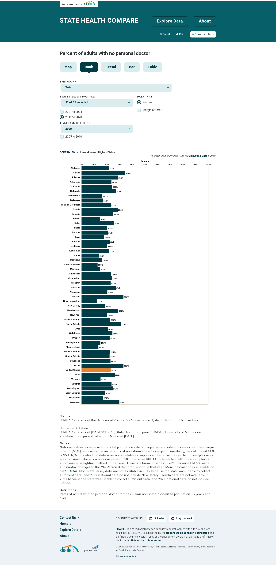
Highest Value (106, 152)
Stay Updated (184, 518)
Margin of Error (152, 110)
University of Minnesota (146, 541)
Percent (148, 102)
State (75, 152)
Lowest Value (88, 152)
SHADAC (121, 529)
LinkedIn (159, 518)
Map (68, 67)
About (205, 21)
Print (182, 34)
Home (64, 523)
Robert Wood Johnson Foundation (187, 533)
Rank (89, 67)
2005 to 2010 (73, 136)
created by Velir (128, 556)
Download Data (204, 34)
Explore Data (170, 21)
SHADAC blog (75, 471)
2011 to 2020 (73, 117)
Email (166, 34)
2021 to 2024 (73, 112)
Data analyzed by (73, 4)
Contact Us (68, 517)
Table (152, 67)
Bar (132, 67)
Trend (111, 67)
